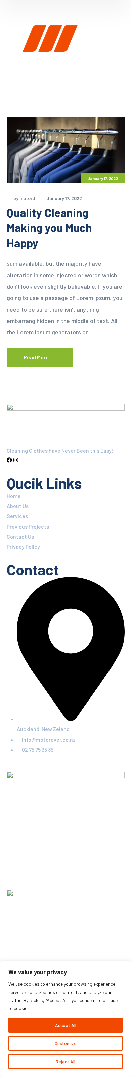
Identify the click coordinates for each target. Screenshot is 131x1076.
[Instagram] (15, 460)
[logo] (66, 31)
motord (27, 198)
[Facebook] (9, 460)
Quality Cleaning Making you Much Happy (49, 228)
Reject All (65, 1061)
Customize (66, 1043)
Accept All (65, 1025)
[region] (65, 1018)
